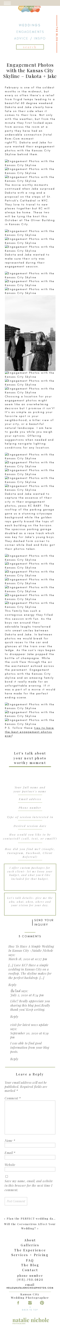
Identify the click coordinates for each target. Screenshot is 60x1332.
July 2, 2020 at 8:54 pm (27, 995)
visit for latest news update (29, 1025)
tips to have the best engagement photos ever (29, 732)
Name (10, 1141)
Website (10, 1165)
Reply (12, 985)
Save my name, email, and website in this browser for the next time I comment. (29, 1185)
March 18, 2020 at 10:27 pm (27, 959)
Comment (13, 1098)
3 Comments (30, 936)
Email (10, 1153)
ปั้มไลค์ (15, 991)
